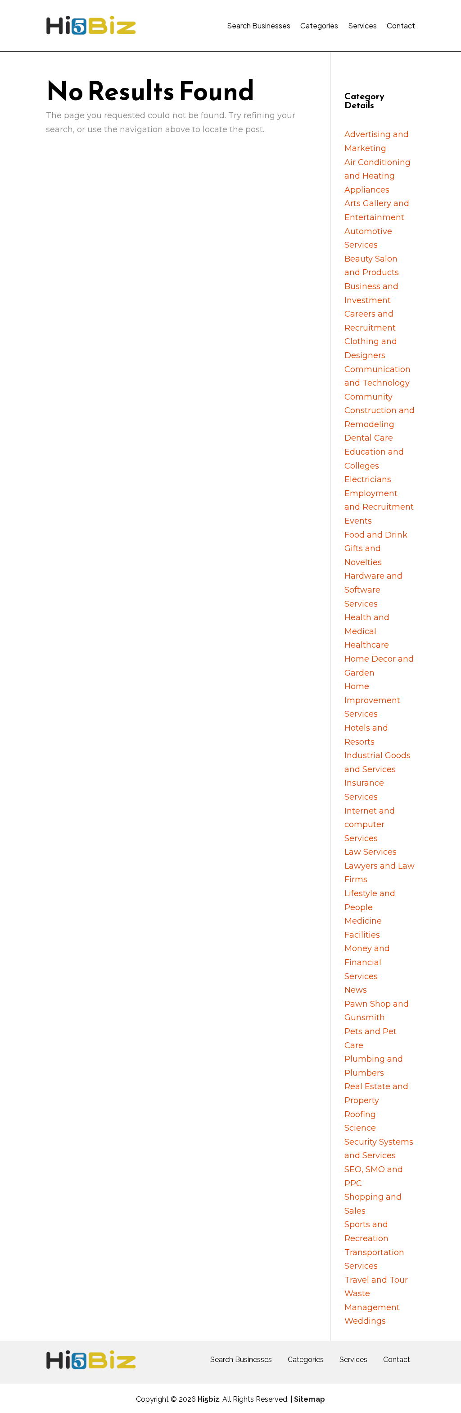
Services (362, 25)
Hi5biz (208, 1399)
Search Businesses (258, 25)
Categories (319, 25)
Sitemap (309, 1399)
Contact (401, 25)
